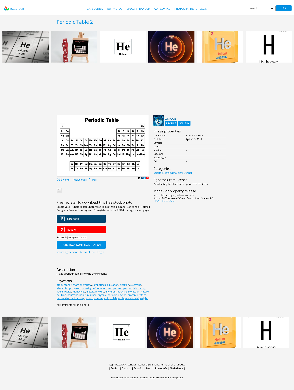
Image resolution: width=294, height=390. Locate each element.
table (121, 298)
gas (70, 288)
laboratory (139, 288)
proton (132, 295)
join (284, 8)
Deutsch (126, 368)
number (91, 295)
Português (161, 368)
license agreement (148, 364)
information (99, 288)
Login (203, 9)
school (89, 298)
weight (144, 298)
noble (82, 295)
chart (76, 285)
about (180, 364)
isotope (111, 288)
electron (124, 285)
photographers (185, 9)
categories (95, 9)
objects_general (161, 172)
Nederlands (176, 368)
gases (77, 288)
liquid (60, 291)
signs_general (185, 172)
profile (171, 123)
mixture (99, 291)
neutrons (72, 295)
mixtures (110, 291)
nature (145, 291)
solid (106, 298)
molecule (122, 291)
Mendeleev (79, 291)
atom (60, 285)
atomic (68, 285)
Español (138, 368)
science (98, 298)
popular (131, 9)
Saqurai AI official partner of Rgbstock (166, 377)
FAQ (155, 9)
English (115, 368)
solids (113, 298)
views (66, 179)
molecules (134, 291)
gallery (184, 123)
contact (166, 9)
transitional (132, 298)
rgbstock (17, 9)
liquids (67, 291)
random (144, 9)
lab (130, 288)
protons (141, 295)
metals (90, 291)
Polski (149, 368)
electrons (135, 285)
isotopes (122, 288)
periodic (112, 295)
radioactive (63, 298)
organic (102, 295)
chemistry (85, 285)
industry (86, 288)
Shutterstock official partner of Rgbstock (129, 377)
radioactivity (77, 298)
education (112, 285)
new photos (114, 9)
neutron (61, 295)
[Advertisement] (147, 90)
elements (62, 288)
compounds (99, 285)
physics (122, 295)
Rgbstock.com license (170, 179)
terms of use (168, 201)
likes (94, 179)
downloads (80, 179)
